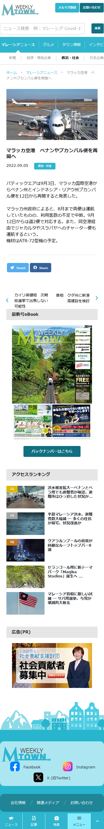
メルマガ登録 (67, 7)
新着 (12, 58)
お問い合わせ (92, 7)
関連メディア (48, 803)
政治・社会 (70, 58)
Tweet (20, 268)
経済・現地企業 (39, 58)
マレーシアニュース (18, 45)
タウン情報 (71, 45)
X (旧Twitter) (58, 778)
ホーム (11, 72)
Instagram (85, 767)
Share (43, 268)
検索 (98, 28)
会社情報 (18, 803)
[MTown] (20, 10)
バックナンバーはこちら (52, 451)
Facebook (32, 767)
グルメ (48, 45)
